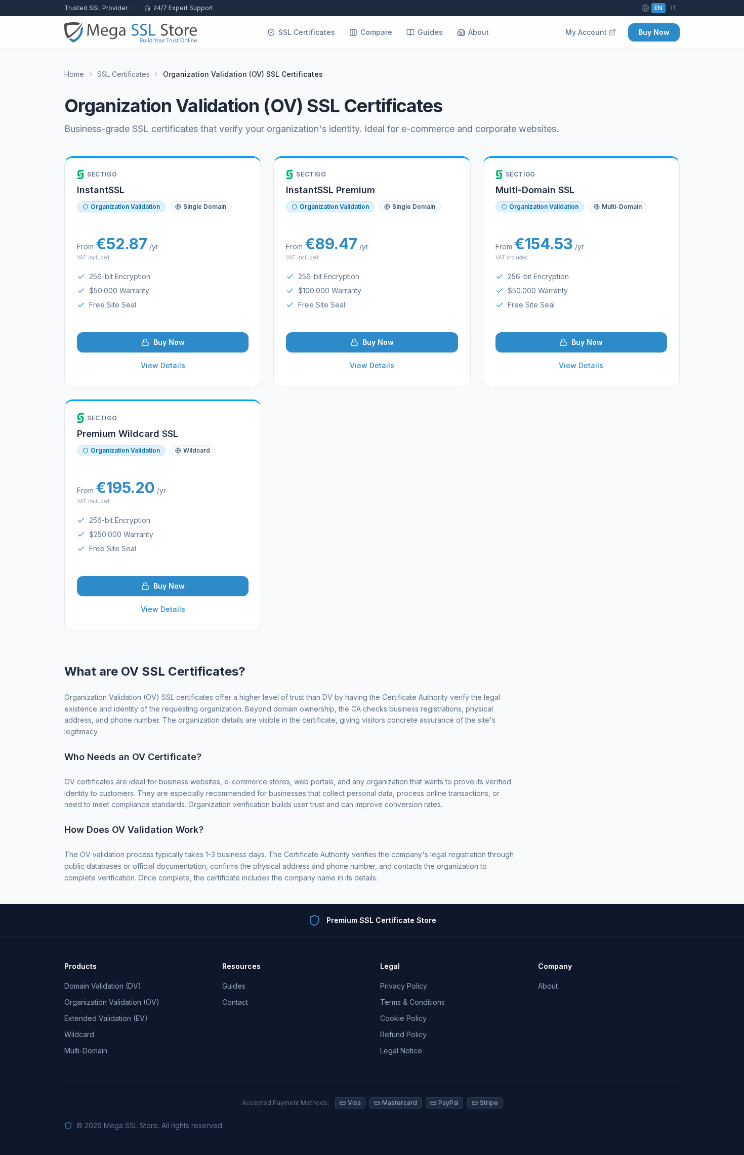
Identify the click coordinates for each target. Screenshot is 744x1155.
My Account (586, 32)
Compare (376, 32)
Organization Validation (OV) (111, 1002)
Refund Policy (403, 1034)
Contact (235, 1002)
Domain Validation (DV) (102, 986)
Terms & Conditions (412, 1002)
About (478, 32)
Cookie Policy (403, 1018)
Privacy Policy (403, 986)
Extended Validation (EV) (106, 1018)
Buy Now (654, 32)
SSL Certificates (306, 32)
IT (674, 8)
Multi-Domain (85, 1050)
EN (658, 8)
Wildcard (79, 1034)
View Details (163, 365)
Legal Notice (401, 1050)
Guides (430, 32)
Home (74, 74)
